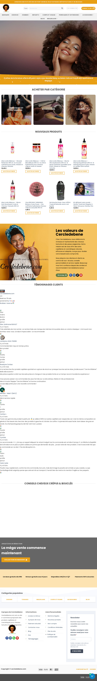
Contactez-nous (34, 627)
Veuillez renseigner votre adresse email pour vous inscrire (79, 632)
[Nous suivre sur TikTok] (77, 275)
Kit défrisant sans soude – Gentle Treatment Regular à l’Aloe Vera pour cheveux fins (83, 204)
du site (53, 631)
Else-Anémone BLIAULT (8, 324)
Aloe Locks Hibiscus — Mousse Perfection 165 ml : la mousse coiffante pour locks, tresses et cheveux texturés (12, 163)
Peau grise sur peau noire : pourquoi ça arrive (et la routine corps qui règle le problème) (16, 510)
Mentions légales (53, 616)
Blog (29, 631)
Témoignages (33, 639)
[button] (72, 8)
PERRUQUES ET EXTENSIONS (69, 15)
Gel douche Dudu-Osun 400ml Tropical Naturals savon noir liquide (59, 204)
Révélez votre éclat (13, 52)
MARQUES (5, 15)
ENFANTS (35, 15)
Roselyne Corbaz (6, 364)
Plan (49, 631)
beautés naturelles (13, 57)
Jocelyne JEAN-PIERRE (8, 341)
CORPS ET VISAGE (49, 15)
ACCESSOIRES (87, 15)
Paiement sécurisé (34, 624)
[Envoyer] (62, 8)
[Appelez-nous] (13, 638)
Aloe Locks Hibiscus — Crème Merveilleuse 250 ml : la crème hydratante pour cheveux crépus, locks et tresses (35, 163)
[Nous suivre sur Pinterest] (81, 275)
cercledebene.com (7, 293)
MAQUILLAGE (51, 19)
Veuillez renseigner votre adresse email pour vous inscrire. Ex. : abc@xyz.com (79, 644)
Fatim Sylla (4, 463)
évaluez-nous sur (6, 303)
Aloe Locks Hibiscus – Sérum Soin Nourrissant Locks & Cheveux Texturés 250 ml (11, 204)
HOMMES (25, 15)
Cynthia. (3, 437)
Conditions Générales (55, 627)
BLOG (43, 19)
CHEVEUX (15, 15)
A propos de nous (34, 620)
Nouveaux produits (54, 620)
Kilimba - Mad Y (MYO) (8, 393)
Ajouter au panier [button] (9, 171)
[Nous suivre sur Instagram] (74, 275)
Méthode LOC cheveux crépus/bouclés (78, 507)
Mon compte (52, 624)
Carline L (3, 414)
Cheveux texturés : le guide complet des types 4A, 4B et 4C (47, 508)
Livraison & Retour (34, 616)
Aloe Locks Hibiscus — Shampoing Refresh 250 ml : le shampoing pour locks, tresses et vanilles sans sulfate (84, 163)
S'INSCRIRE (76, 651)
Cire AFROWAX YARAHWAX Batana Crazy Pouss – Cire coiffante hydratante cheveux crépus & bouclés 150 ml (35, 205)
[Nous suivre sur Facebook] (70, 275)
